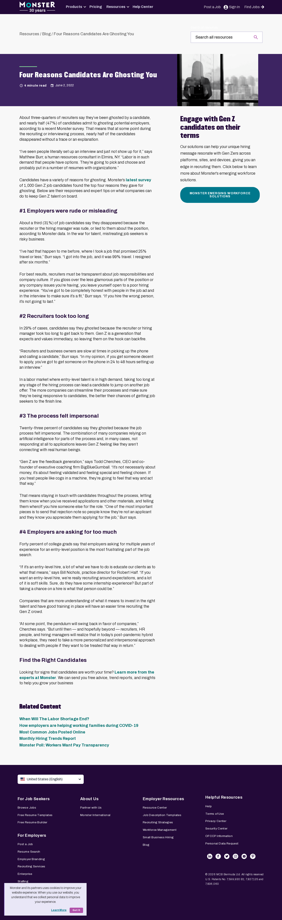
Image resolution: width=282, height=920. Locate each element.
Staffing (23, 881)
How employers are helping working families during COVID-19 (78, 725)
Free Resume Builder (32, 822)
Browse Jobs (27, 807)
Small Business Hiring (158, 837)
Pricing (95, 7)
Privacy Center (215, 821)
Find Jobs (252, 7)
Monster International (95, 815)
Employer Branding (31, 859)
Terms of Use (214, 813)
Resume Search (29, 851)
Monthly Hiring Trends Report (47, 738)
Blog (46, 34)
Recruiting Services (31, 866)
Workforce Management (159, 829)
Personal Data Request (222, 843)
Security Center (216, 828)
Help (208, 806)
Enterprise (25, 874)
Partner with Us (91, 807)
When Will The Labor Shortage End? (54, 719)
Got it (76, 910)
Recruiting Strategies (158, 822)
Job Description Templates (162, 815)
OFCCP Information (219, 836)
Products (74, 7)
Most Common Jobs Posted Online (52, 732)
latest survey (138, 180)
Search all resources (204, 27)
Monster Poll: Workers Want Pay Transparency (64, 745)
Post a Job (212, 7)
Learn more (59, 910)
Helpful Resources (223, 797)
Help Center (143, 7)
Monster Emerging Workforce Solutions (220, 195)
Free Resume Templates (35, 815)
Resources (115, 7)
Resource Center (155, 807)
